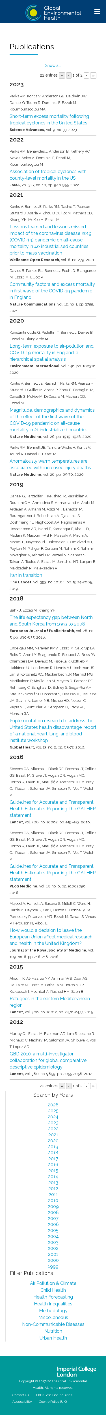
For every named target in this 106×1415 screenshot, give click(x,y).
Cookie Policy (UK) (53, 1402)
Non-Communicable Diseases (53, 1324)
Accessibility (22, 1402)
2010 (53, 1200)
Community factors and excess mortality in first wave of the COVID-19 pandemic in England (52, 291)
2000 (53, 1260)
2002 (53, 1248)
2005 (53, 1230)
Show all (53, 65)
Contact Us (20, 1395)
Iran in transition (26, 575)
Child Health (53, 1290)
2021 (53, 1134)
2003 (53, 1242)
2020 (53, 1140)
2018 (53, 1152)
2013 (53, 1182)
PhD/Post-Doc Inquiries (54, 1395)
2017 (53, 1158)
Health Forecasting (53, 1297)
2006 (53, 1224)
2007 (53, 1218)
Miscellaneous (53, 1317)
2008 (53, 1212)
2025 (53, 1110)
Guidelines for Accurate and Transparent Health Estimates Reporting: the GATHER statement (53, 808)
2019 (53, 1146)
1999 (53, 1266)
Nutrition (53, 1331)
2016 (53, 1164)
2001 (53, 1254)
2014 (53, 1176)
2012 (53, 1188)
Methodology (53, 1310)
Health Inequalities (53, 1304)
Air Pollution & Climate (53, 1283)
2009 (53, 1206)
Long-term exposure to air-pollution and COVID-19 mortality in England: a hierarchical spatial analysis (52, 352)
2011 (53, 1194)
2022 (53, 1128)
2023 (53, 1122)
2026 (53, 1105)
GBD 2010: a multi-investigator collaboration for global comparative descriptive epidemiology (48, 1060)
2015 (53, 1170)
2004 (53, 1236)
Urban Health (53, 1338)
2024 (53, 1116)
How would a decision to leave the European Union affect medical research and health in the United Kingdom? (51, 937)
